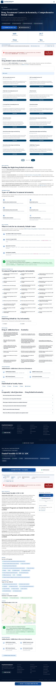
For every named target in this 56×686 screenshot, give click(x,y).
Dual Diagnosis (19, 431)
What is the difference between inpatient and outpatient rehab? (15, 412)
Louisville (22, 323)
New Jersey (7, 448)
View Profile (15, 86)
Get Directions (42, 510)
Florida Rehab (45, 428)
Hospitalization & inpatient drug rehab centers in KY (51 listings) (28, 286)
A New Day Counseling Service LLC (10, 91)
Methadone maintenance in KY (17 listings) (10, 282)
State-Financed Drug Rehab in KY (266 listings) (46, 308)
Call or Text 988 (49, 54)
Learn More (20, 472)
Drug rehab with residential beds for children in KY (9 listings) (45, 301)
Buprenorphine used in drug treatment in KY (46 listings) (46, 282)
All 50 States (28, 386)
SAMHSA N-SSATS (13, 478)
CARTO (34, 622)
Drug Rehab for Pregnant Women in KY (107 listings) (46, 297)
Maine (22, 386)
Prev (23, 160)
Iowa (4, 386)
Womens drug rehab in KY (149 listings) (11, 300)
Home (2, 7)
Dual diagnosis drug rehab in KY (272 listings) (27, 293)
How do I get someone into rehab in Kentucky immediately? (14, 405)
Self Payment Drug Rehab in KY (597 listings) (45, 304)
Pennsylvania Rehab (46, 434)
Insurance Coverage (33, 426)
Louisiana (16, 386)
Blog (31, 672)
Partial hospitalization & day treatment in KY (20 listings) (11, 289)
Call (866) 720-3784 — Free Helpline (19, 469)
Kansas (10, 386)
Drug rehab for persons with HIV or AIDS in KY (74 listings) (46, 293)
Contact (49, 679)
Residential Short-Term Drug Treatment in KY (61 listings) (28, 289)
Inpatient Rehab (19, 428)
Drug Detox (19, 426)
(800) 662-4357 (15, 53)
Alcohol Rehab (19, 672)
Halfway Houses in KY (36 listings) (10, 285)
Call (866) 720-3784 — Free (10, 27)
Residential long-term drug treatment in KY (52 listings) (46, 289)
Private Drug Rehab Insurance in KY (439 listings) (10, 312)
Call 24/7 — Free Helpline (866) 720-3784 (29, 683)
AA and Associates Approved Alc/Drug (38, 118)
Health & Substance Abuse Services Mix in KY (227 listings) (46, 274)
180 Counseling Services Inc (9, 77)
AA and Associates (34, 104)
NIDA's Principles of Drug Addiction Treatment (33, 228)
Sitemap (53, 679)
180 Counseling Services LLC (36, 77)
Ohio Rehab (45, 672)
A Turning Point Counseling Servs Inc (11, 104)
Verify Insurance (33, 431)
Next (33, 160)
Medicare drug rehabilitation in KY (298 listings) (28, 308)
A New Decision (33, 91)
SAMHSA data (36, 253)
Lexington (5, 323)
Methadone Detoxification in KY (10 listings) (27, 282)
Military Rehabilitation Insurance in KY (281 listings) (28, 312)
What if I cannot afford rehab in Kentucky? (11, 409)
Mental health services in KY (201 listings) (27, 274)
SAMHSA (7, 481)
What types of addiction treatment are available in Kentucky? (15, 402)
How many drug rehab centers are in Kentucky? (12, 395)
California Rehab (46, 426)
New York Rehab (46, 431)
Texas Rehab (45, 429)
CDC (12, 481)
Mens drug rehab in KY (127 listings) (27, 300)
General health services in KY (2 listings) (9, 278)
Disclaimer (20, 679)
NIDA (10, 481)
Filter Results (7, 68)
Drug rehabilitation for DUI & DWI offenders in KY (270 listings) (9, 304)
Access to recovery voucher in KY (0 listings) (45, 312)
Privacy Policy (41, 472)
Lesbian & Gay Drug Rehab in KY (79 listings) (10, 297)
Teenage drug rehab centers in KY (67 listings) (10, 293)
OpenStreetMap (30, 622)
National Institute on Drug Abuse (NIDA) (33, 174)
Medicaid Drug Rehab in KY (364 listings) (9, 308)
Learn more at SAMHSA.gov (11, 264)
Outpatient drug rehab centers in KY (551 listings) (45, 286)
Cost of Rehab (32, 428)
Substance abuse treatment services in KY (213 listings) (11, 274)
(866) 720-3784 (25, 64)
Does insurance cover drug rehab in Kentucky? (12, 398)
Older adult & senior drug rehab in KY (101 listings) (28, 297)
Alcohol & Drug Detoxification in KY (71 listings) (46, 278)
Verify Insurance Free (25, 27)
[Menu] (54, 2)
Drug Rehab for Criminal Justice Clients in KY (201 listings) (28, 304)
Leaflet (25, 622)
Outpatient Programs (20, 429)
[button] (18, 612)
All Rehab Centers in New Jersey (9, 655)
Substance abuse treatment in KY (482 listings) (28, 278)
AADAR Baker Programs (35, 145)
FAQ (31, 429)
